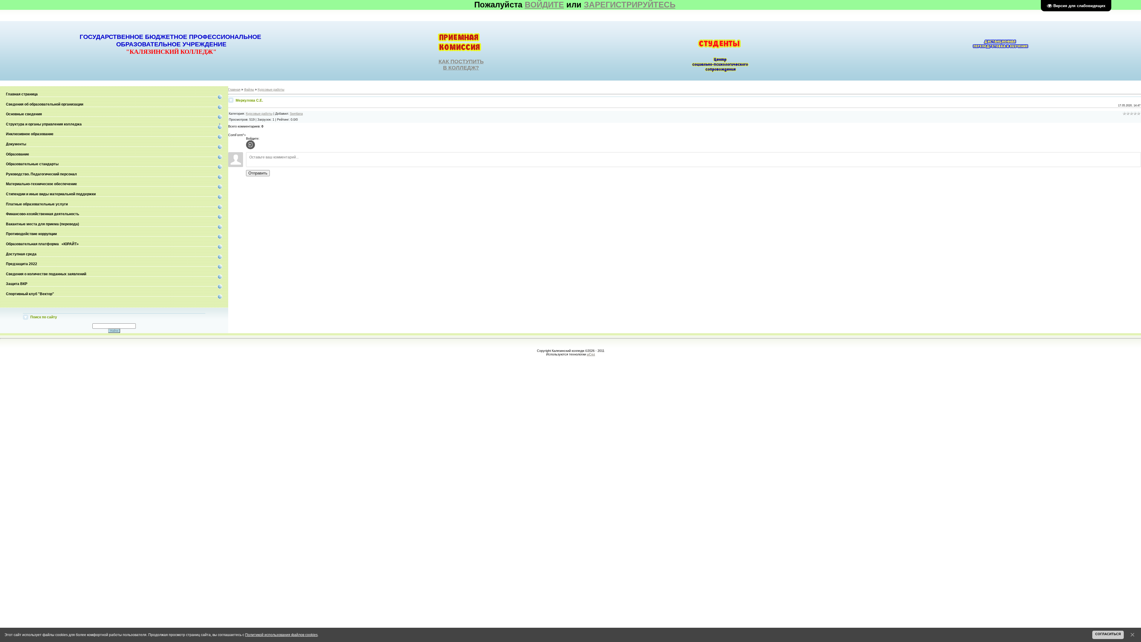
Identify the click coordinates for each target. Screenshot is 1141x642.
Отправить (257, 173)
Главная (234, 89)
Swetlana (296, 113)
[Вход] (250, 144)
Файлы (249, 89)
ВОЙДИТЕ (544, 4)
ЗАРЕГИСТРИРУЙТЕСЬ (629, 4)
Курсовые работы (271, 89)
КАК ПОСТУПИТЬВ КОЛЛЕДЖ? (461, 65)
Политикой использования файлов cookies (281, 635)
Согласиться (1108, 634)
